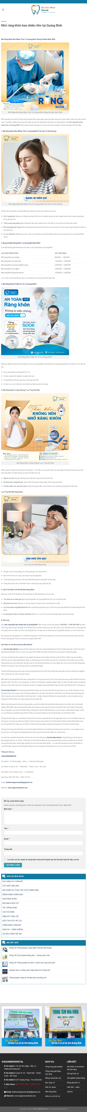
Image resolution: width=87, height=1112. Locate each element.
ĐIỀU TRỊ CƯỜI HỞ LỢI (12, 920)
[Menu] (3, 9)
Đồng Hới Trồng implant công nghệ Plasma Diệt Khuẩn (30, 948)
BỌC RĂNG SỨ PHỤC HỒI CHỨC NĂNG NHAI (20, 890)
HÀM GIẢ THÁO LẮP (10, 916)
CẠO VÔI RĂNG (8, 912)
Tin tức (3, 22)
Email (7, 839)
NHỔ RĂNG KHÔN (9, 899)
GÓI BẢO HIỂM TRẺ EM (11, 934)
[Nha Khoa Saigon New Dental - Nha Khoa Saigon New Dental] (43, 9)
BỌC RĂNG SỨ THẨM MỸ (12, 881)
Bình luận (8, 809)
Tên (6, 828)
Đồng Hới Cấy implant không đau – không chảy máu (29, 955)
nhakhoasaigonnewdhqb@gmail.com (26, 1092)
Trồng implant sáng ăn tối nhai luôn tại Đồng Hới (27, 978)
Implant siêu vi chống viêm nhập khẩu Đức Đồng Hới (29, 970)
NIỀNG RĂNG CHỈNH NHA (12, 894)
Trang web (8, 849)
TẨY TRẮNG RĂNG (9, 907)
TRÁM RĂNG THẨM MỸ (11, 925)
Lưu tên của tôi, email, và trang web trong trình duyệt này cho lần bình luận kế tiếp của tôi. (43, 859)
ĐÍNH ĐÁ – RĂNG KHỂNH (12, 929)
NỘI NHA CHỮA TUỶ (10, 903)
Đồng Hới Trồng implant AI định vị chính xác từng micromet (32, 963)
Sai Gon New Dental (25, 644)
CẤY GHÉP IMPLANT (10, 885)
